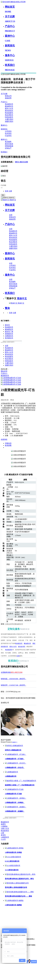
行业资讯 (8, 135)
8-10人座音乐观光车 (12, 861)
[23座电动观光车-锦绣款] (14, 900)
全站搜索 (4, 927)
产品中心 (4, 102)
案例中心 (4, 125)
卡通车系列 (9, 119)
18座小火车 (5, 828)
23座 (2, 833)
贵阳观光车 (9, 334)
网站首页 (10, 204)
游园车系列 (9, 121)
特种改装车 (9, 117)
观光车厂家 (9, 331)
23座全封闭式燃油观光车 (14, 624)
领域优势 (8, 98)
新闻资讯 (4, 129)
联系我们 (4, 152)
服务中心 (4, 139)
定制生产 (8, 148)
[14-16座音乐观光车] (12, 865)
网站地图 (4, 922)
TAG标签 (4, 914)
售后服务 (8, 141)
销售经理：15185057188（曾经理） (13, 685)
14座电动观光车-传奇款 (13, 852)
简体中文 (12, 200)
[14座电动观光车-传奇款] (14, 848)
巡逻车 (3, 824)
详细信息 (8, 443)
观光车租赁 (9, 144)
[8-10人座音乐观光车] (13, 857)
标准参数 (8, 445)
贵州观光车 (9, 338)
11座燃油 (4, 826)
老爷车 (3, 835)
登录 (6, 191)
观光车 (7, 325)
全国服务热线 (11, 672)
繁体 (3, 195)
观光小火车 (9, 108)
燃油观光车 (9, 106)
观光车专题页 (6, 909)
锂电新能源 (9, 146)
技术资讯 (8, 133)
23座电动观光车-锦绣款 (13, 905)
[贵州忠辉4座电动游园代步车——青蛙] (19, 892)
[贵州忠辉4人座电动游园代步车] (17, 883)
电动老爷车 (5, 831)
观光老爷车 (9, 110)
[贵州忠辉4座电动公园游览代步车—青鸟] (20, 874)
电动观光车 (9, 104)
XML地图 (4, 918)
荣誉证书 (8, 96)
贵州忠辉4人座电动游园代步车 (16, 887)
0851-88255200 (21, 162)
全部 (10, 215)
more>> (14, 742)
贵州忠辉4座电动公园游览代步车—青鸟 (19, 879)
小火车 (3, 839)
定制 (18, 656)
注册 (10, 191)
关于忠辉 (4, 94)
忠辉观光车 (9, 336)
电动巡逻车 (9, 113)
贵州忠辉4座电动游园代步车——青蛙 (18, 896)
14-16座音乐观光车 (12, 870)
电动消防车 (9, 115)
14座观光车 (5, 837)
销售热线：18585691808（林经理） (13, 679)
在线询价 (4, 439)
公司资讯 (8, 131)
